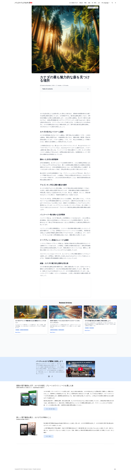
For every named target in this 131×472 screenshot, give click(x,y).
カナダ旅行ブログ (73, 2)
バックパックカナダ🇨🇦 (23, 3)
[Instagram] (49, 376)
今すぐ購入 (48, 436)
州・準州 (94, 2)
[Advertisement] (65, 101)
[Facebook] (52, 376)
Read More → (18, 332)
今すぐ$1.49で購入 (50, 409)
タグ (99, 2)
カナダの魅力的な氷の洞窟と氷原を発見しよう (98, 320)
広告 (89, 2)
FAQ (85, 2)
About (81, 2)
